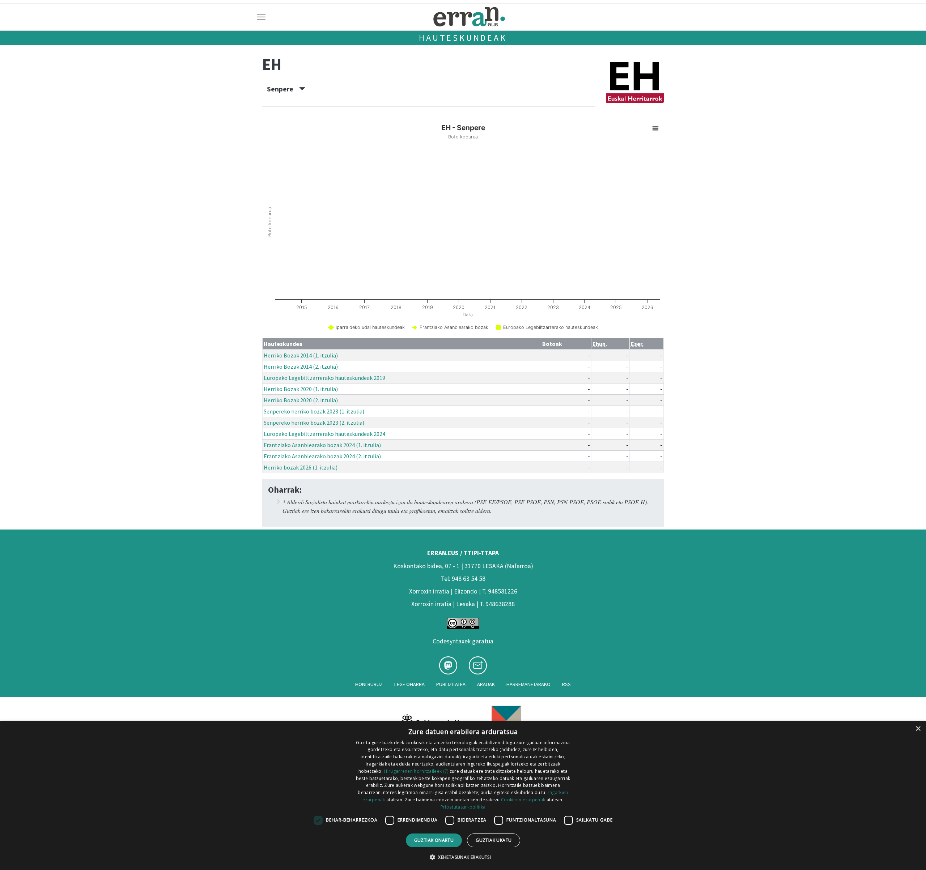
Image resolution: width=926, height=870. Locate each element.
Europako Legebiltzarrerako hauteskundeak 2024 (324, 433)
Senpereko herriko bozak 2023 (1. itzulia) (314, 411)
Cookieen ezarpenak (523, 800)
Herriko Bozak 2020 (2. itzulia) (301, 400)
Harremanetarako (528, 684)
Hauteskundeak (463, 37)
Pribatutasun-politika (463, 807)
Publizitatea (451, 684)
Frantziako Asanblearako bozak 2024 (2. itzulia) (322, 456)
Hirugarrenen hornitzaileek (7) (416, 771)
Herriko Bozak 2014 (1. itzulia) (301, 355)
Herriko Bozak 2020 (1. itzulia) (301, 389)
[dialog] (463, 795)
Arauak (486, 684)
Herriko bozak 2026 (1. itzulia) (300, 467)
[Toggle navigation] (261, 16)
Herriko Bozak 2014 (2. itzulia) (301, 366)
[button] (463, 857)
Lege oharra (409, 684)
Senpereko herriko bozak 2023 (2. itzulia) (314, 422)
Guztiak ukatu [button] (493, 840)
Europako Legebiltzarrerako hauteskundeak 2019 (324, 377)
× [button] (918, 729)
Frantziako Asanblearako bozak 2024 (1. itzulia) (322, 445)
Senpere (283, 89)
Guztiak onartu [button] (434, 840)
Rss (566, 684)
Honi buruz (369, 684)
